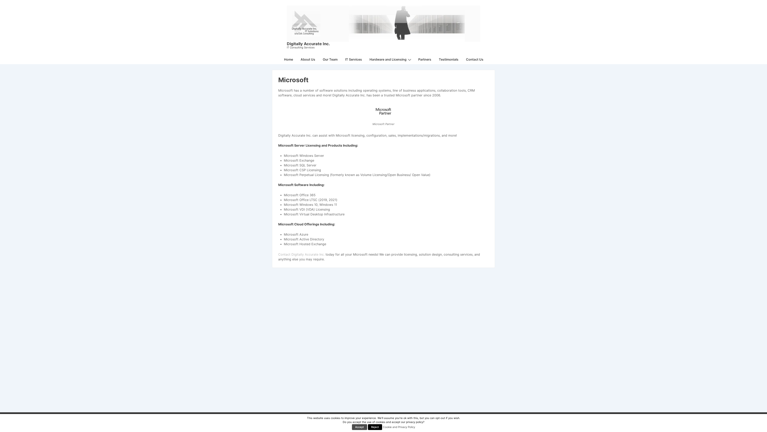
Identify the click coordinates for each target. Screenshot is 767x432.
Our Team (330, 59)
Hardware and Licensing (388, 59)
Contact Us (474, 59)
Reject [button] (375, 427)
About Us (308, 59)
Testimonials (448, 59)
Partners (424, 59)
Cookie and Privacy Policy (399, 427)
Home (288, 59)
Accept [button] (359, 427)
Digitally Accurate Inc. (308, 43)
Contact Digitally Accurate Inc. (301, 254)
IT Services (353, 59)
